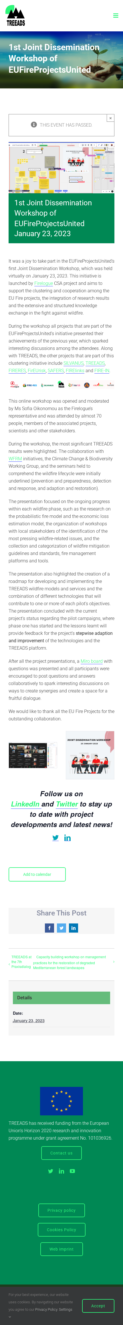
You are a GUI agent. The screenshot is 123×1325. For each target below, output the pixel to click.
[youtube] (72, 1171)
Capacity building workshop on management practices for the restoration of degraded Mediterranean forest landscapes (69, 962)
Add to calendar (37, 874)
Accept (98, 1306)
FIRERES (17, 370)
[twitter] (55, 837)
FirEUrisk (37, 370)
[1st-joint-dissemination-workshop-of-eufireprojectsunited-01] (33, 755)
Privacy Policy (46, 1309)
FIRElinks (75, 370)
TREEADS (95, 363)
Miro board (92, 661)
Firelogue (43, 283)
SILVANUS (74, 363)
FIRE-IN (101, 370)
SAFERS (56, 370)
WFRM (15, 458)
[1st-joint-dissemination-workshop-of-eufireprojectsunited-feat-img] (90, 755)
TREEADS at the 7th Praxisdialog (21, 961)
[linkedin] (67, 837)
